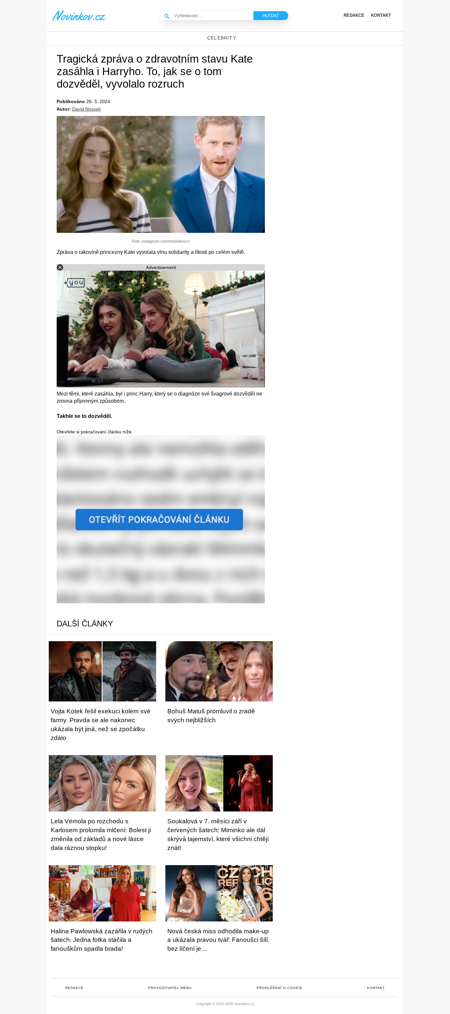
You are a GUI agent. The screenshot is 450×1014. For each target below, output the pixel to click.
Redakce (74, 988)
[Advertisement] (347, 98)
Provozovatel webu (170, 988)
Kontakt (376, 988)
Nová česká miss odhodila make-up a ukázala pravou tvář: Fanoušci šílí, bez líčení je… (218, 940)
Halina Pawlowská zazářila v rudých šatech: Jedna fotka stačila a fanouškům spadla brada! (102, 940)
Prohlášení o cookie (279, 988)
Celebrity (221, 38)
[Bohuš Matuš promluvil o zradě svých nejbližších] (219, 671)
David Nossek (86, 109)
